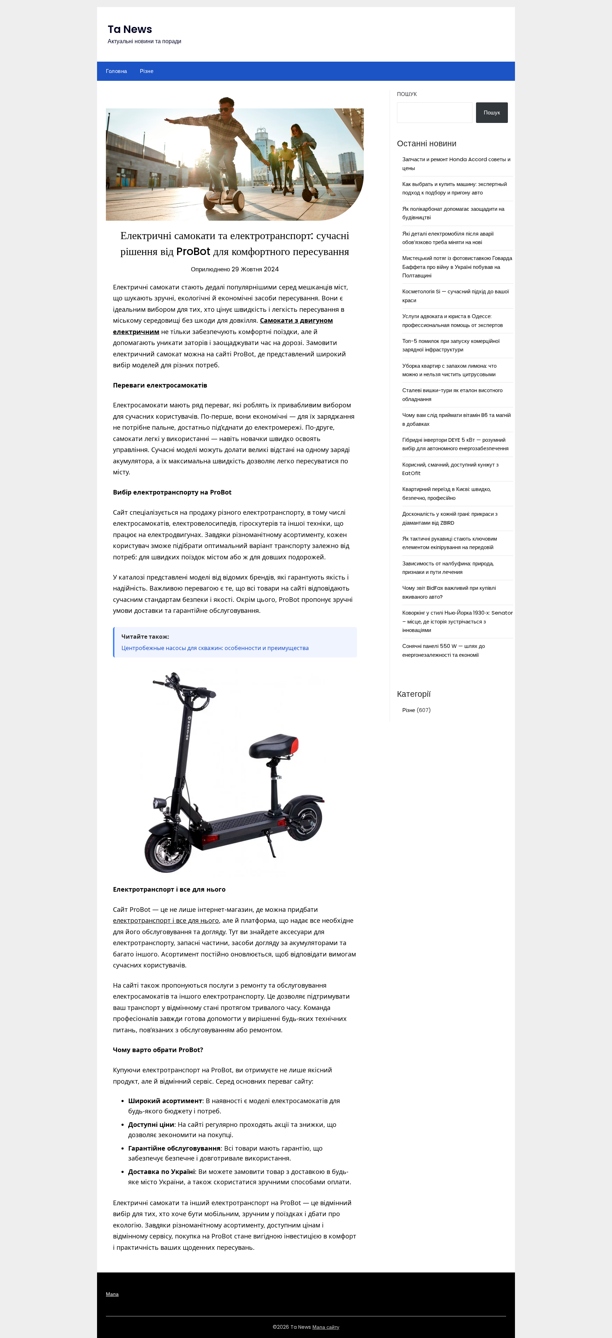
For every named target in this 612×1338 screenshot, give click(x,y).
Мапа (112, 1294)
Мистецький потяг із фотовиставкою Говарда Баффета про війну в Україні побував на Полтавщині (457, 266)
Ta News (130, 29)
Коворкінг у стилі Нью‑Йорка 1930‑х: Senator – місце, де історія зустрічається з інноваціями (457, 621)
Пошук (407, 94)
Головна (116, 71)
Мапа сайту (325, 1327)
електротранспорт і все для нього (166, 920)
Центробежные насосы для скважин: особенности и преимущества (215, 648)
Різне (147, 71)
